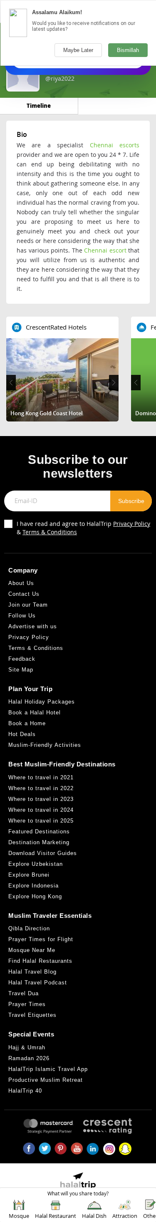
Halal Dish (94, 1216)
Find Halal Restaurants (40, 961)
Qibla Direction (29, 928)
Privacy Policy (131, 524)
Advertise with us (32, 626)
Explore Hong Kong (35, 896)
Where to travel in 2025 (41, 821)
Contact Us (24, 594)
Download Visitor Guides (42, 853)
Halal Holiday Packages (41, 702)
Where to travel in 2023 (41, 799)
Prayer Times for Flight (40, 939)
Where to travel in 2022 (41, 788)
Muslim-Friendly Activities (44, 745)
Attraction (124, 1216)
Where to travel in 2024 (41, 810)
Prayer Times (27, 1004)
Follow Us (22, 615)
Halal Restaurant (55, 1216)
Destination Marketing (38, 842)
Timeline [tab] (39, 105)
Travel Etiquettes (32, 1015)
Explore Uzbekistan (35, 864)
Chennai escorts (114, 145)
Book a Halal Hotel (34, 712)
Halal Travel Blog (32, 972)
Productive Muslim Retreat (45, 1080)
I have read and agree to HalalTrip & (83, 528)
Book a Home (27, 723)
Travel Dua (23, 993)
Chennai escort (105, 250)
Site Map (20, 670)
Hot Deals (22, 734)
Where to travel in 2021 (41, 777)
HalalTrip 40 (25, 1091)
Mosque (19, 1216)
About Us (21, 583)
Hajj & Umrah (26, 1047)
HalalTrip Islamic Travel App (48, 1069)
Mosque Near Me (31, 950)
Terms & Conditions (49, 532)
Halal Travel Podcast (37, 982)
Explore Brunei (29, 875)
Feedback (21, 659)
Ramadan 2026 (29, 1058)
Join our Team (28, 605)
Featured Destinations (39, 831)
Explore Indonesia (33, 885)
